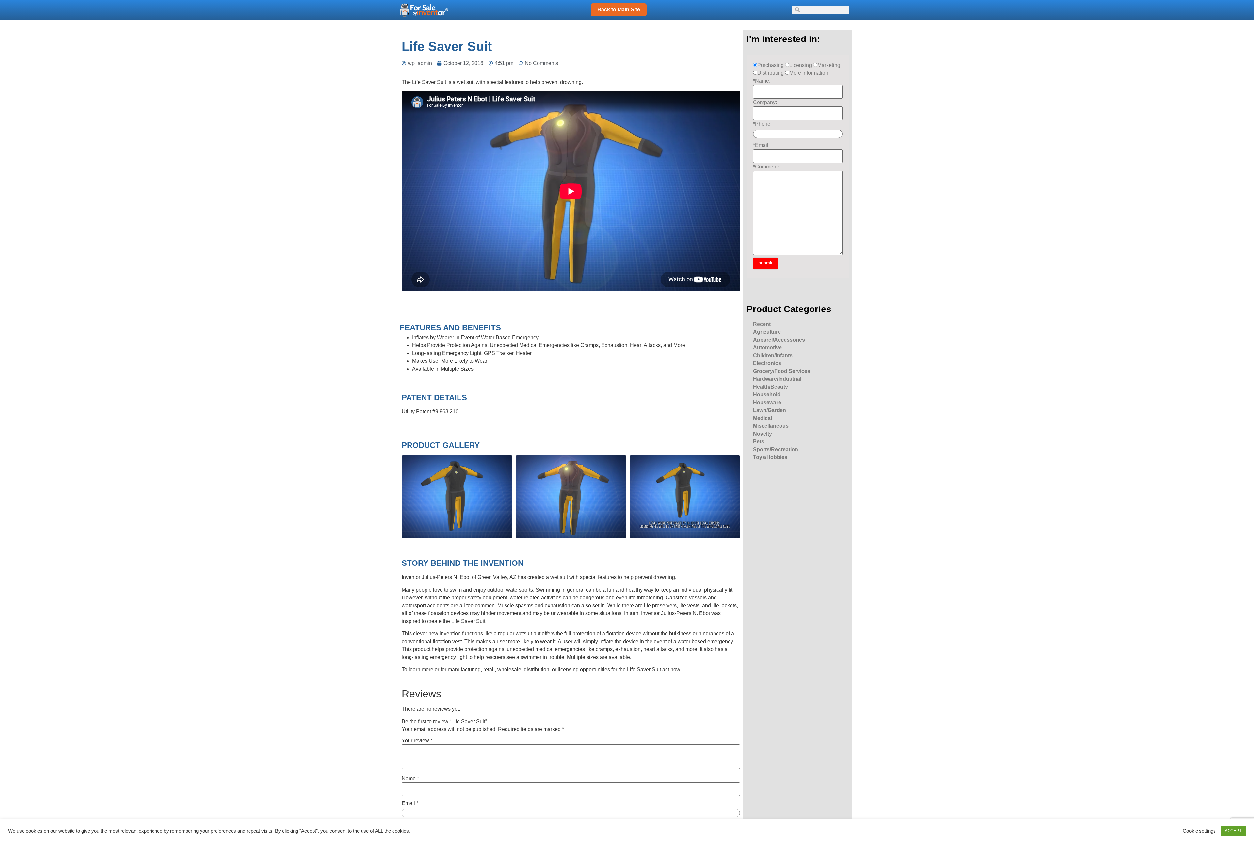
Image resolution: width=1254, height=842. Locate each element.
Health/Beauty (770, 386)
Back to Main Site (618, 9)
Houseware (767, 402)
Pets (758, 441)
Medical (762, 418)
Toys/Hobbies (770, 457)
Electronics (767, 363)
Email (410, 803)
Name (410, 778)
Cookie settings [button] (1199, 831)
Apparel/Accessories (779, 339)
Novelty (762, 434)
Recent (762, 324)
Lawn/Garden (769, 410)
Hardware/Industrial (777, 379)
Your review (417, 740)
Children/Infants (773, 355)
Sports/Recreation (775, 449)
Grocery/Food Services (781, 371)
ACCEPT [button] (1233, 830)
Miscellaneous (771, 426)
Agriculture (767, 332)
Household (766, 394)
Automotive (767, 347)
